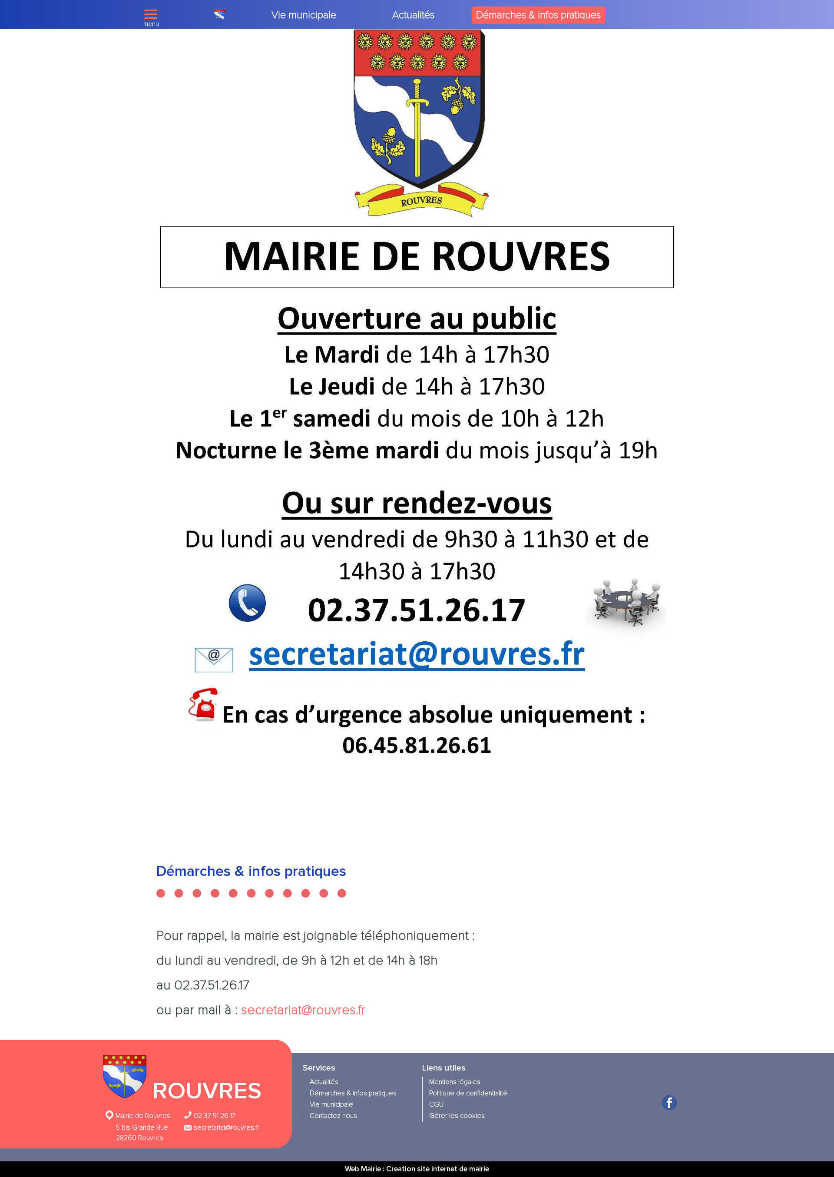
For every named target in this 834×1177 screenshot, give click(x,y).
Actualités (413, 15)
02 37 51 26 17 (213, 1115)
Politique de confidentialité (468, 1093)
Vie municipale (303, 15)
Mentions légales (454, 1082)
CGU (436, 1104)
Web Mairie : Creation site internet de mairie (417, 1169)
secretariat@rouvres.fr (303, 1010)
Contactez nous (333, 1115)
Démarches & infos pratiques (538, 15)
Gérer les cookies (457, 1115)
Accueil (219, 15)
